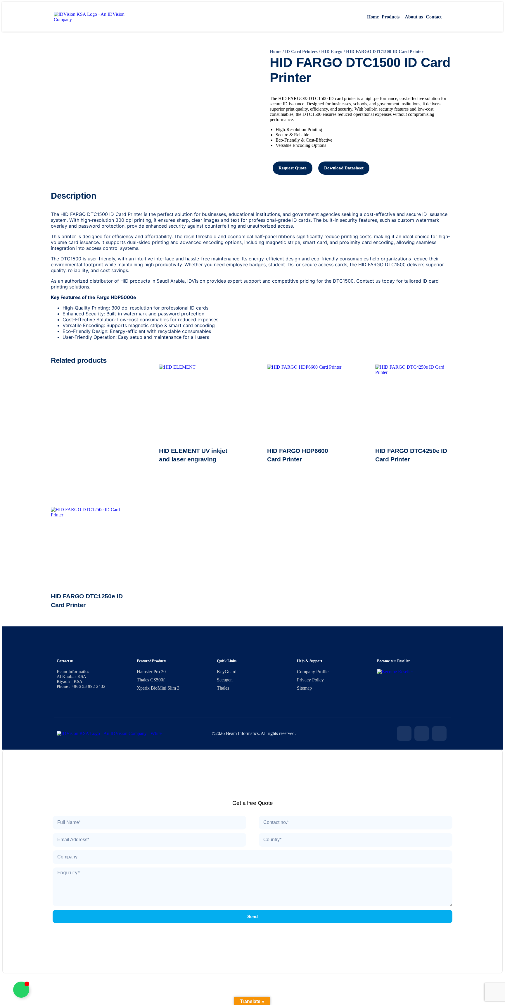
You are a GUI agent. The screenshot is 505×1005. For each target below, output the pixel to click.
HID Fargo (332, 51)
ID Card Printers (301, 51)
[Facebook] (404, 733)
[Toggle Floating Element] (21, 990)
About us (414, 16)
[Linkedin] (439, 733)
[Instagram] (421, 733)
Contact (434, 16)
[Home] (91, 19)
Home (373, 16)
